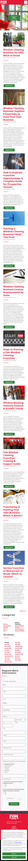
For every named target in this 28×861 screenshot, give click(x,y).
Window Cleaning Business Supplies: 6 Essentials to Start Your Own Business (14, 114)
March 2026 (7, 646)
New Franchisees (19, 629)
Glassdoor (7, 770)
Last (4, 699)
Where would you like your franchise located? (13, 761)
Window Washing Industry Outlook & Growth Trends (13, 405)
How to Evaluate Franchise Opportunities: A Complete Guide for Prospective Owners (13, 179)
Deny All (14, 857)
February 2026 (18, 646)
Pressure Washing (19, 630)
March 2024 (18, 660)
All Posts (5, 624)
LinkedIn (6, 769)
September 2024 (9, 656)
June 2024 (7, 658)
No (5, 786)
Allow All (14, 854)
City (3, 722)
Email (4, 741)
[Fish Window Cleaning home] (4, 2)
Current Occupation (7, 754)
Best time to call (6, 748)
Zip (4, 728)
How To (5, 629)
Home (14, 826)
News (4, 630)
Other (5, 772)
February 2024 (8, 662)
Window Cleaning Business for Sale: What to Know (13, 52)
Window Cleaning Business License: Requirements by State (13, 291)
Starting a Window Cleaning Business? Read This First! (13, 233)
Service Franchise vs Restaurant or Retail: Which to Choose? (13, 572)
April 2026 (17, 644)
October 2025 (18, 648)
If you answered (6, 779)
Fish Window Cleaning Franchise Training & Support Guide (11, 458)
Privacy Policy (18, 842)
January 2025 (8, 654)
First (4, 691)
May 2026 (7, 644)
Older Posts (23, 611)
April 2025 (7, 652)
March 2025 (18, 652)
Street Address (6, 710)
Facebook (6, 767)
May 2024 (17, 658)
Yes (5, 785)
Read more (10, 86)
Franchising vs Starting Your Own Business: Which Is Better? (12, 511)
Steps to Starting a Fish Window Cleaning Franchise (13, 354)
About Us (14, 828)
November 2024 (19, 654)
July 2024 (17, 656)
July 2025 (7, 650)
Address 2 (5, 716)
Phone (4, 735)
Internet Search (8, 765)
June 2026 (17, 642)
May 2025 (17, 650)
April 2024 (7, 660)
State (16, 722)
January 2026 (8, 648)
